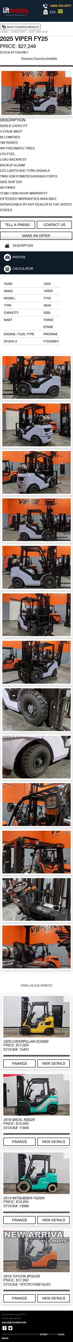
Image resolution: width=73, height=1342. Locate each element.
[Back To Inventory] (21, 26)
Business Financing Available (39, 58)
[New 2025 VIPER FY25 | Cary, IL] (36, 93)
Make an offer (36, 236)
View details (53, 1063)
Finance (19, 1063)
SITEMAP (43, 1334)
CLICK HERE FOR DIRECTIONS (14, 1322)
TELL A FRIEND (17, 225)
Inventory (18, 32)
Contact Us (54, 225)
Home (4, 32)
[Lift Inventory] (15, 19)
